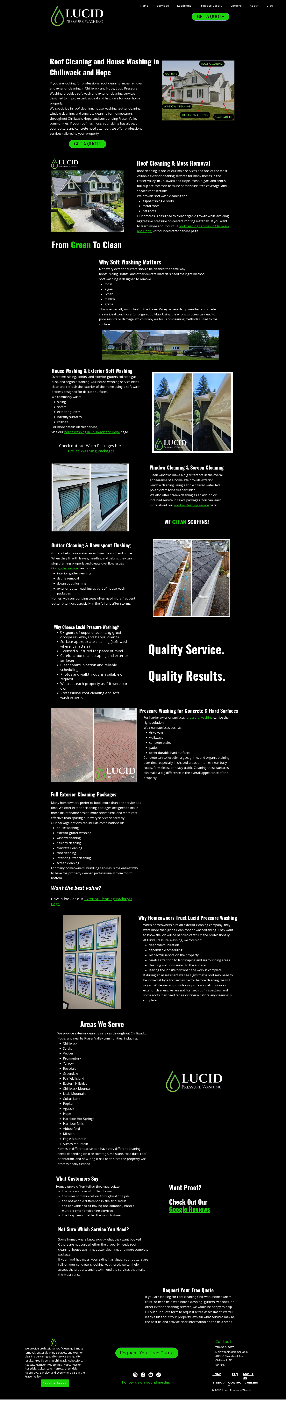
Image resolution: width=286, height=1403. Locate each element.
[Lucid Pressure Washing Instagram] (135, 1374)
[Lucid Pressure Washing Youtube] (150, 1374)
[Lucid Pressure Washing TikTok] (158, 1374)
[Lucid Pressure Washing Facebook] (143, 1374)
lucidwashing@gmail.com (231, 1352)
